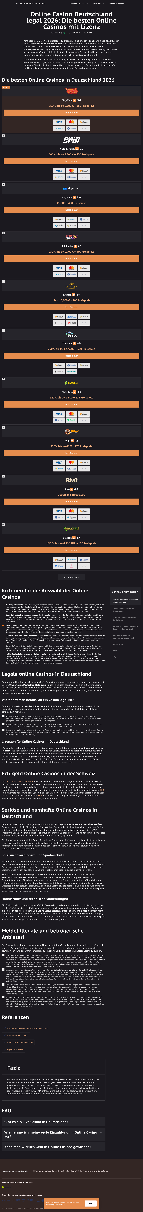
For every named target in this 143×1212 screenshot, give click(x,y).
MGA (39, 795)
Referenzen (118, 644)
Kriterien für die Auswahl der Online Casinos (125, 600)
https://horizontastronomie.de (20, 1042)
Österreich (97, 3)
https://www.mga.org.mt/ (17, 1035)
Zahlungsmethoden (77, 3)
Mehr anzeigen (71, 577)
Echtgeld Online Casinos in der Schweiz (124, 618)
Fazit (115, 650)
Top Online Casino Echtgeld (19, 781)
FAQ (114, 657)
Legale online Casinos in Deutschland (123, 609)
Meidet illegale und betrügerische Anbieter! (123, 636)
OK (90, 1203)
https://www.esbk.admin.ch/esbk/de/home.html (27, 1028)
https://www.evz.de (15, 1049)
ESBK (102, 790)
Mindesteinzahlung (116, 3)
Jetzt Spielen (71, 112)
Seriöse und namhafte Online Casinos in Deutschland (125, 627)
